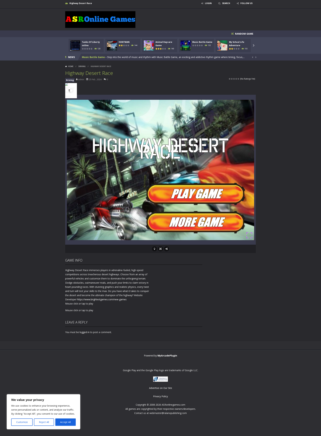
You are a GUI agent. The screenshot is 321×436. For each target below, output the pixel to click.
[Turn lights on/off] (154, 248)
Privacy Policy (160, 396)
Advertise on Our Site (160, 388)
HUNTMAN (124, 42)
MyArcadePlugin (167, 355)
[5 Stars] (238, 79)
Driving (82, 66)
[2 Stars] (232, 79)
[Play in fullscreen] (160, 248)
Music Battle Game (202, 42)
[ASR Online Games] (100, 19)
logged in (84, 332)
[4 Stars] (236, 79)
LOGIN (208, 3)
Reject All (44, 422)
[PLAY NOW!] (75, 45)
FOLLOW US (246, 3)
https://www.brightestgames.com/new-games (102, 299)
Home (71, 66)
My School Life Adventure (97, 57)
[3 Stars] (234, 79)
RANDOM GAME (243, 33)
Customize (22, 422)
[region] (43, 411)
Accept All (65, 422)
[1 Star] (230, 79)
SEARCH (226, 3)
